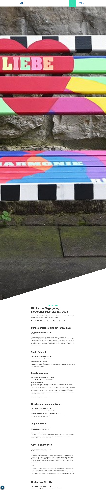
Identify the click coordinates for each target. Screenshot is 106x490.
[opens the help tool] (2, 487)
